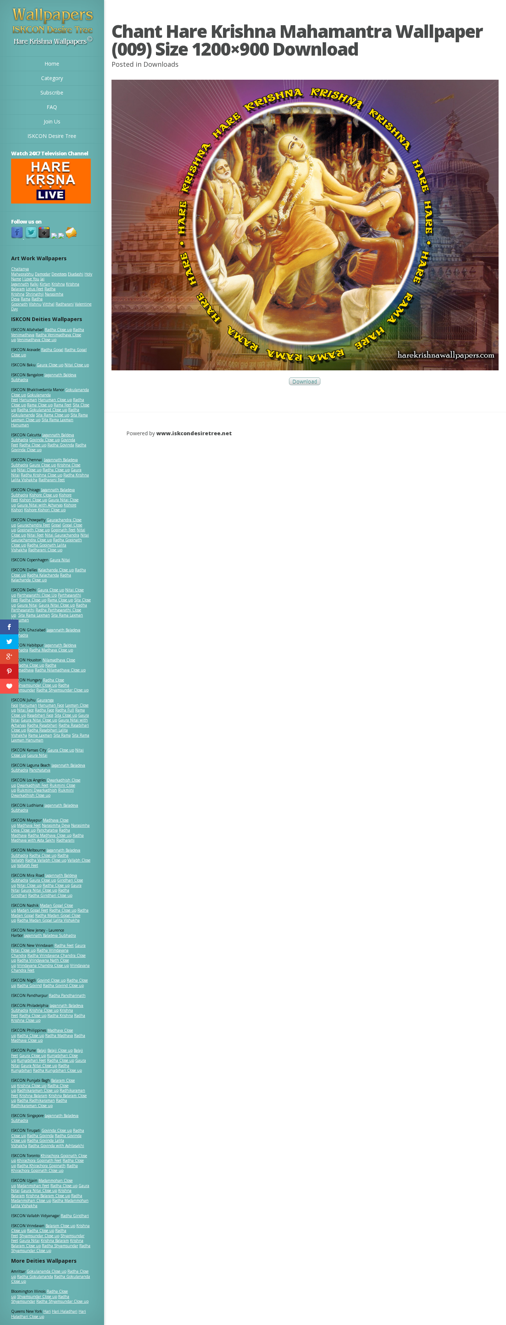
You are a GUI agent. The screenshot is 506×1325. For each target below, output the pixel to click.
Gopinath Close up (33, 529)
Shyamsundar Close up (37, 685)
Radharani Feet (52, 479)
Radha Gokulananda (35, 1276)
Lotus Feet (34, 288)
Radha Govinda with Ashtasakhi (56, 1145)
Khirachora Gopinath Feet (39, 1160)
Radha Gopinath (27, 301)
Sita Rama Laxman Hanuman (42, 422)
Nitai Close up (76, 364)
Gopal (56, 525)
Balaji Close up (60, 1050)
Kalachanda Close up (56, 569)
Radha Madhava (59, 1035)
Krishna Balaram (33, 1095)
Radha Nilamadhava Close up (60, 670)
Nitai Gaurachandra (62, 535)
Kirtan (45, 284)
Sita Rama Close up (52, 414)
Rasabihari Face (40, 715)
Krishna (58, 284)
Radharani (65, 304)
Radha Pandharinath (67, 995)
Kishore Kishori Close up (45, 509)
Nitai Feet (35, 535)
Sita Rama (62, 735)
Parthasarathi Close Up (37, 595)
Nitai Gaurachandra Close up (50, 537)
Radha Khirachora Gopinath (41, 1165)
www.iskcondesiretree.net (194, 433)
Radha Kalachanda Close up (41, 577)
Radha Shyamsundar (60, 1245)
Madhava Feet (29, 825)
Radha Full (64, 710)
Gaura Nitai (60, 559)
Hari (47, 1311)
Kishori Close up (33, 499)
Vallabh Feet (27, 865)
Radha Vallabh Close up (45, 860)
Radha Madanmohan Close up (46, 1198)
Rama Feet (62, 404)
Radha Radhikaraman (36, 1100)
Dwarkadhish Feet (33, 785)
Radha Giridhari (75, 1215)
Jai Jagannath (27, 281)
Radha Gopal (52, 349)
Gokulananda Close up (46, 1271)
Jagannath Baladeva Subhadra (44, 808)
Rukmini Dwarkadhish (37, 790)
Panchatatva (39, 770)
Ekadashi (75, 274)
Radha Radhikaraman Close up (39, 1103)
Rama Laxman (40, 735)
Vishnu (35, 304)
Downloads (161, 64)
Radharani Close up (45, 549)
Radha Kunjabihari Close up (57, 1070)
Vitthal (48, 304)
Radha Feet (64, 945)
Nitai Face (25, 710)
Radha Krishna (60, 1015)
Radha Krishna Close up (41, 475)
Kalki (34, 284)
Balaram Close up (60, 1225)
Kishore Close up (43, 495)
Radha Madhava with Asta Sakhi (47, 838)
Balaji (41, 1050)
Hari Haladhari (64, 1311)
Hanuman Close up (55, 399)
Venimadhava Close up (36, 339)
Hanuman (28, 399)
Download (304, 381)
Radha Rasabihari (42, 725)
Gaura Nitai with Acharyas (40, 505)
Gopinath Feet (63, 529)
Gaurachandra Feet (33, 525)
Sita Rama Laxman (34, 615)
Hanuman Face (51, 705)
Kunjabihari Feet (31, 1060)
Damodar (42, 274)
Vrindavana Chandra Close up (43, 965)
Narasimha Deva (56, 825)
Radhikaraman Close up (38, 1090)
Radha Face (44, 710)
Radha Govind (29, 985)
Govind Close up (51, 980)
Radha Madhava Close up (51, 649)
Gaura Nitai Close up (57, 605)
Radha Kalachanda (43, 575)
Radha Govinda (60, 444)
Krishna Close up (44, 1010)
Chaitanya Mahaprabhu (22, 271)
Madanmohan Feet (33, 1185)
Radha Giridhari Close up (50, 895)
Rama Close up (40, 404)
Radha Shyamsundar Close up (62, 690)
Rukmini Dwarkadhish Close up (42, 792)
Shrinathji (35, 294)
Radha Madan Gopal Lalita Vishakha (48, 920)
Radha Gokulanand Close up (42, 409)
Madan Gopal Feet (32, 910)
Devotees (59, 274)
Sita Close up (65, 715)
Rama (25, 298)
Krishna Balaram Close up (48, 1195)
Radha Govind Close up (63, 985)
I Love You (30, 278)
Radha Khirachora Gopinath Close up (44, 1168)
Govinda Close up (44, 439)
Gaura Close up (50, 364)
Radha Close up (58, 329)
